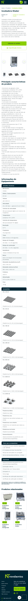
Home (2, 8)
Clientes (3, 589)
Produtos (3, 585)
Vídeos (3, 587)
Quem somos (4, 583)
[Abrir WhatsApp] (24, 597)
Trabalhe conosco (5, 591)
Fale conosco (4, 594)
